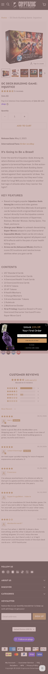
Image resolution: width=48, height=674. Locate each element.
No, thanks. (32, 344)
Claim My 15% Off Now (32, 340)
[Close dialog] (46, 325)
